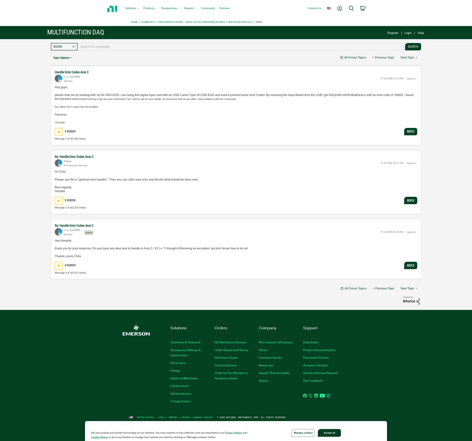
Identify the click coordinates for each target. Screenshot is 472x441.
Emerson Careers (270, 357)
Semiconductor (180, 393)
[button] (59, 132)
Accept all (329, 432)
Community (148, 22)
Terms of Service (226, 365)
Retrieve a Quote (226, 357)
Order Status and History (231, 350)
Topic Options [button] (61, 57)
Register (392, 33)
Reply (410, 131)
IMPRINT (173, 417)
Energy (175, 370)
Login (408, 33)
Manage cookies (203, 417)
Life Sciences (179, 386)
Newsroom (266, 365)
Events (263, 380)
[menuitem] (132, 9)
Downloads (310, 342)
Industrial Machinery (184, 378)
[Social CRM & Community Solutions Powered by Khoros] (411, 300)
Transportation (180, 401)
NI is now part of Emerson (276, 342)
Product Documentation (319, 350)
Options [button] (410, 79)
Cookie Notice (99, 437)
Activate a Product (315, 365)
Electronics (178, 363)
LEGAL (161, 417)
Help (421, 33)
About (263, 350)
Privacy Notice (233, 432)
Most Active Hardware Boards (205, 22)
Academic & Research (185, 342)
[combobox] (240, 46)
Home (134, 22)
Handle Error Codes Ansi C (72, 72)
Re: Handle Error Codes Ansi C (74, 157)
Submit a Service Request (320, 373)
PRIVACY (185, 417)
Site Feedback (313, 380)
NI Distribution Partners (230, 342)
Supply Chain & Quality (274, 373)
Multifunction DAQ (240, 22)
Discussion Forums (170, 22)
